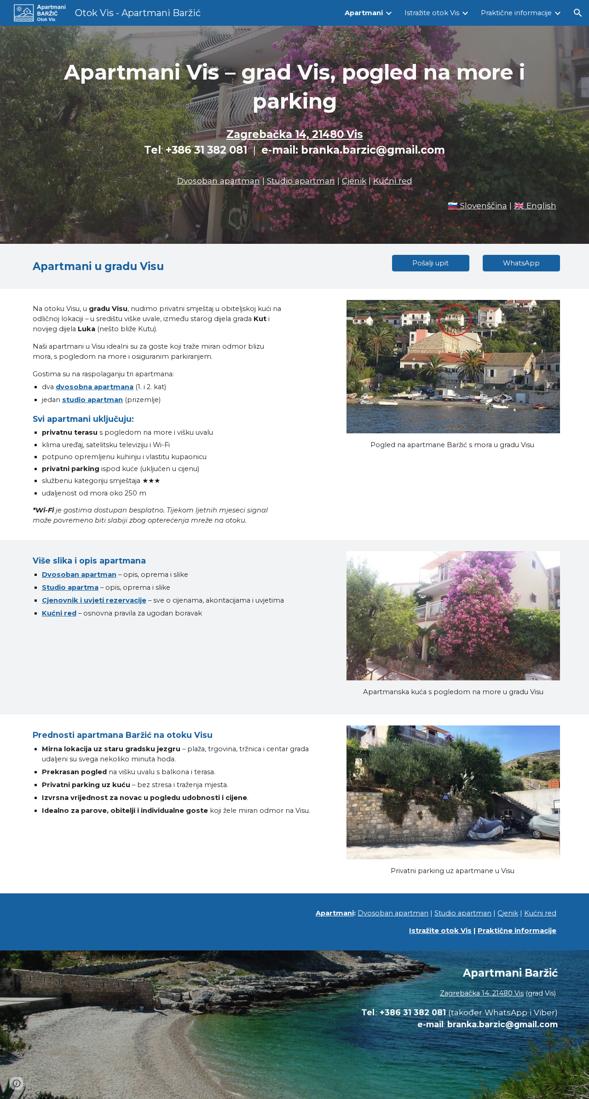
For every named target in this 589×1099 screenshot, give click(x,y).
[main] (294, 122)
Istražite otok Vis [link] (431, 13)
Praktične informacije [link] (516, 13)
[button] (578, 13)
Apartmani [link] (364, 13)
